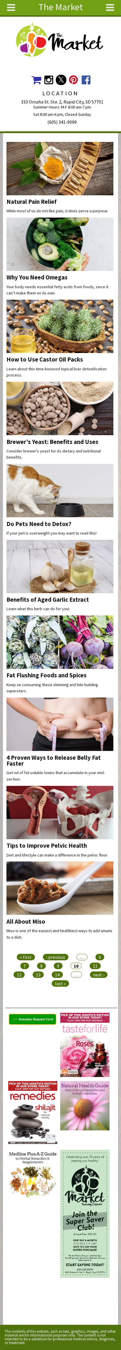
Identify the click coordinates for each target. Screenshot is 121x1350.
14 (57, 975)
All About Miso (25, 921)
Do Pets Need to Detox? (38, 524)
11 (95, 966)
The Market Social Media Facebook (86, 80)
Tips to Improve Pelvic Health (46, 845)
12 (19, 975)
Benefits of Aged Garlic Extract (47, 599)
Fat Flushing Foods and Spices (46, 675)
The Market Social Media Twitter (61, 80)
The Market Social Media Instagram (48, 80)
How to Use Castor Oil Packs (44, 359)
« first (26, 957)
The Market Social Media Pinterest (73, 80)
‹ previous (55, 957)
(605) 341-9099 (62, 122)
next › (98, 975)
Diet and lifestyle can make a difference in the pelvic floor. (57, 855)
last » (60, 983)
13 (38, 975)
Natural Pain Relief (31, 202)
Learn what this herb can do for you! (37, 608)
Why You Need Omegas (37, 277)
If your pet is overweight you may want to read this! (51, 533)
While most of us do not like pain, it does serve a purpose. (57, 210)
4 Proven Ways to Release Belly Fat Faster (53, 761)
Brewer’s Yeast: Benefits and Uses (52, 442)
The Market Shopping (36, 80)
